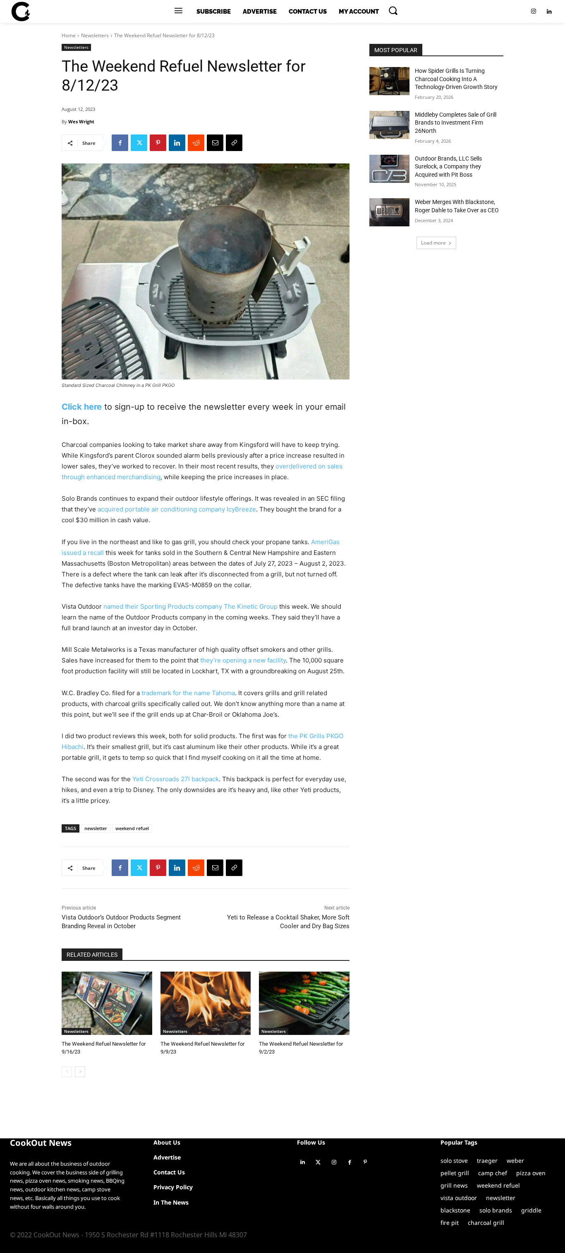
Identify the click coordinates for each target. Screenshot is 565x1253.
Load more (433, 242)
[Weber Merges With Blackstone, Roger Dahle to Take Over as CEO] (389, 212)
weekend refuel (132, 828)
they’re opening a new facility (242, 660)
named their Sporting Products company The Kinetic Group (190, 606)
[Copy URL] (234, 142)
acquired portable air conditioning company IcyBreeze (176, 509)
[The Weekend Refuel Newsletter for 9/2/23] (304, 1003)
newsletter (95, 828)
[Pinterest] (158, 142)
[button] (393, 10)
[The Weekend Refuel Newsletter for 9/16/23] (107, 1003)
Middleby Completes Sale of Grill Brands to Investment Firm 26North (455, 122)
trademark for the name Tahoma (187, 693)
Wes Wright (81, 121)
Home (69, 35)
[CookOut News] (20, 11)
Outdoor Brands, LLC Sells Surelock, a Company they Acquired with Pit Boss (448, 166)
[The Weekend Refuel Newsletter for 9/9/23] (205, 1003)
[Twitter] (139, 142)
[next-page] (80, 1071)
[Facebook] (120, 142)
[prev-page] (67, 1071)
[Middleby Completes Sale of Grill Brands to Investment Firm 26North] (389, 125)
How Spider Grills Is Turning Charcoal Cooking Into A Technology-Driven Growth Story (456, 78)
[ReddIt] (196, 142)
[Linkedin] (549, 11)
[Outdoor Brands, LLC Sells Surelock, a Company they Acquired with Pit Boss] (389, 169)
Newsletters (95, 35)
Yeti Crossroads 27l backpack (175, 779)
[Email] (215, 142)
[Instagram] (533, 11)
